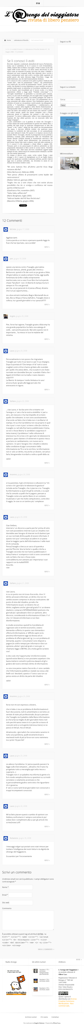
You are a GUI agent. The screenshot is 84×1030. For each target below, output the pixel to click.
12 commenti (19, 52)
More (78, 959)
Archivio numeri (31, 1017)
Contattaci (55, 1017)
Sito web (5, 902)
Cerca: (62, 99)
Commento (6, 908)
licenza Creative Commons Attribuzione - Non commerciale (68, 1002)
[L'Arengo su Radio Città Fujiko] (16, 995)
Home (9, 40)
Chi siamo (44, 1017)
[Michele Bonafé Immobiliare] (69, 169)
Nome (5, 887)
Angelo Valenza (39, 1023)
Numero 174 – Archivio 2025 (44, 980)
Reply (47, 247)
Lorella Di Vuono (17, 49)
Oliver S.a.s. (57, 1023)
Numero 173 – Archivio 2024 (44, 989)
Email (5, 895)
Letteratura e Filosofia (21, 40)
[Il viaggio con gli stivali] (69, 144)
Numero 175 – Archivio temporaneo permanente (44, 972)
